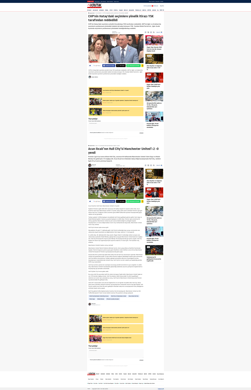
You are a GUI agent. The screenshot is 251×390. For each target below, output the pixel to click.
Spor (97, 145)
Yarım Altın (121, 383)
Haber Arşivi (116, 1)
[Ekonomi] (154, 59)
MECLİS (126, 10)
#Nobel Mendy (100, 299)
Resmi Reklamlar (160, 373)
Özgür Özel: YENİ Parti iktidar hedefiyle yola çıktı (153, 86)
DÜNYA (116, 10)
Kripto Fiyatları (110, 1)
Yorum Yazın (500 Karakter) (94, 121)
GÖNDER (141, 133)
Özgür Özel (89, 383)
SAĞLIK (154, 10)
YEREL (106, 10)
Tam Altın (116, 383)
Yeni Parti (100, 383)
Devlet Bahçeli (134, 383)
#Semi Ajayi (92, 299)
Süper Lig (140, 383)
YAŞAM (121, 10)
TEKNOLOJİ (138, 10)
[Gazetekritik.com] (91, 374)
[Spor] (154, 250)
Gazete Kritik (91, 13)
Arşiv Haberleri (98, 13)
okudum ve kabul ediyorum (101, 132)
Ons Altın (95, 383)
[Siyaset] (154, 40)
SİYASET (89, 10)
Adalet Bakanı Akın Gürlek (149, 383)
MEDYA (144, 10)
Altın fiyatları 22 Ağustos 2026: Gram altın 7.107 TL (154, 67)
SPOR (111, 10)
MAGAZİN (131, 10)
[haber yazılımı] (161, 388)
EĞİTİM (149, 10)
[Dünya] (154, 96)
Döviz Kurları (97, 1)
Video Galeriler (108, 379)
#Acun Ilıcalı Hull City (133, 296)
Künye (97, 379)
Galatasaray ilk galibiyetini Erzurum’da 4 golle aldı (154, 259)
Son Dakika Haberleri (162, 379)
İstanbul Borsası (153, 379)
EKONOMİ (95, 10)
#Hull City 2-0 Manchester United (118, 296)
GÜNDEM (101, 10)
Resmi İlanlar (145, 379)
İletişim (161, 1)
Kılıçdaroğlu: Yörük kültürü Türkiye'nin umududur (153, 125)
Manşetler (157, 1)
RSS (89, 388)
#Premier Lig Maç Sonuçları (113, 299)
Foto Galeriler (116, 379)
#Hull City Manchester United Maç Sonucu (99, 296)
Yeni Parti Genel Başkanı (108, 383)
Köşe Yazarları (152, 1)
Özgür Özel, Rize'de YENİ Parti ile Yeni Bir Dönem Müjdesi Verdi (154, 49)
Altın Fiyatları (103, 1)
